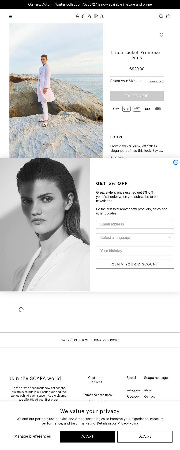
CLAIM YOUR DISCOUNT (135, 264)
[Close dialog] (175, 162)
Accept (87, 436)
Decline (145, 436)
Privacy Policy (128, 423)
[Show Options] (169, 238)
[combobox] (133, 238)
